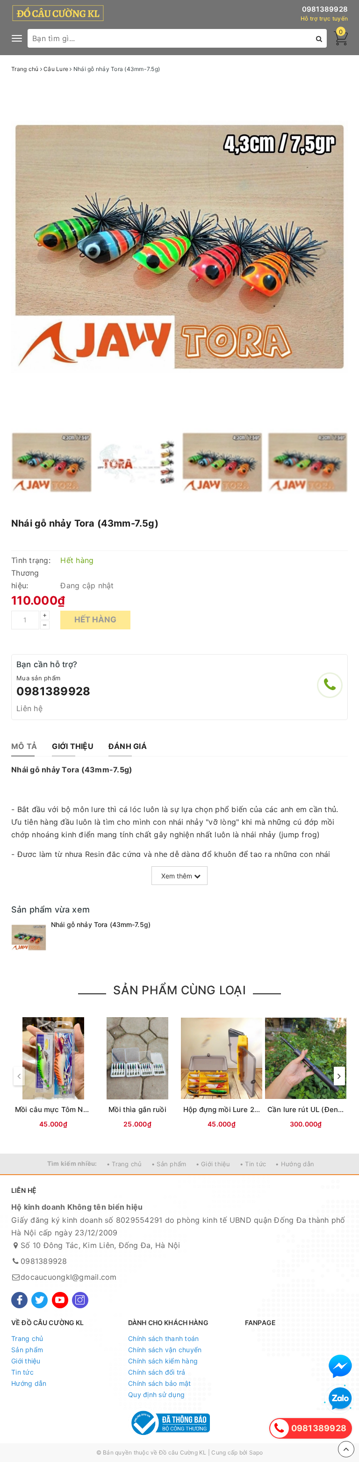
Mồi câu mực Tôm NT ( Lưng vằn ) (73, 1109)
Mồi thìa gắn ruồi (137, 1109)
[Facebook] (19, 1300)
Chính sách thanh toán (163, 1338)
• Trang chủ (124, 1164)
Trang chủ (27, 1338)
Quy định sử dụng (156, 1394)
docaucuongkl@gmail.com (69, 1277)
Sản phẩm (27, 1350)
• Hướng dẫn (294, 1164)
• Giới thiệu (213, 1164)
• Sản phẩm (169, 1164)
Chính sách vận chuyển (164, 1350)
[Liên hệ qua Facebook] (340, 1366)
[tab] (24, 746)
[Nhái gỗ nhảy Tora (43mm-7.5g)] (28, 937)
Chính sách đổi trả (157, 1372)
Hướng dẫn (28, 1383)
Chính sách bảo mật (159, 1383)
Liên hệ (29, 708)
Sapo (256, 1452)
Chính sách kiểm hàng (163, 1361)
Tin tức (22, 1372)
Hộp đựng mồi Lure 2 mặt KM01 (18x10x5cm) (259, 1109)
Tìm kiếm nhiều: (72, 1163)
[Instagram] (80, 1300)
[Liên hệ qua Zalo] (340, 1399)
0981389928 (325, 9)
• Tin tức (253, 1164)
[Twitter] (39, 1300)
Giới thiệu (26, 1361)
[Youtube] (60, 1300)
